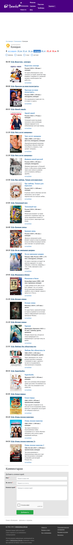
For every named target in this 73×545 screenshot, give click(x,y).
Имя (7, 478)
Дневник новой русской (34, 159)
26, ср (30, 51)
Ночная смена (30, 303)
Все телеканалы (46, 533)
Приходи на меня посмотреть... (31, 91)
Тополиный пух (30, 207)
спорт (28, 55)
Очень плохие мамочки (34, 421)
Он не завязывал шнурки (34, 254)
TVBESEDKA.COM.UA (21, 527)
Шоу (31, 10)
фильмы (10, 55)
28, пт (43, 51)
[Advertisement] (36, 26)
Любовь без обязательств (35, 350)
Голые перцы (30, 398)
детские (35, 55)
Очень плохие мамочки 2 (34, 445)
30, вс (54, 51)
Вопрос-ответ (45, 530)
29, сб (49, 51)
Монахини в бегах (32, 278)
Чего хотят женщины (33, 136)
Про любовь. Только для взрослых (34, 184)
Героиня (28, 326)
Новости (23, 10)
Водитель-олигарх (32, 65)
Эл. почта (9, 482)
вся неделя (12, 51)
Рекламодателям (62, 532)
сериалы (19, 55)
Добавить (25, 512)
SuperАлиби (29, 375)
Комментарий (10, 487)
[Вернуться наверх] (70, 539)
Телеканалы (24, 6)
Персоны (41, 4)
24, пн (19, 51)
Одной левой (30, 113)
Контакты (60, 535)
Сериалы (33, 6)
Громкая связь (30, 231)
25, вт (25, 51)
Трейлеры (41, 8)
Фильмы (32, 2)
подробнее (28, 83)
